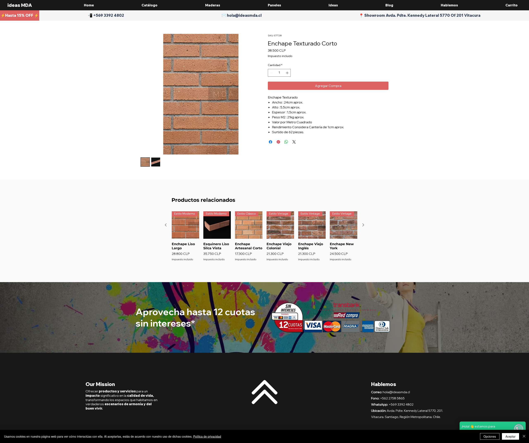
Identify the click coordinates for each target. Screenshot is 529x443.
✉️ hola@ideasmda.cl (242, 15)
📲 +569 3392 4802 (106, 15)
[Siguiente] (363, 224)
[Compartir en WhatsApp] (286, 141)
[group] (264, 238)
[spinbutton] (279, 72)
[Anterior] (165, 224)
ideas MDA (19, 5)
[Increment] (287, 72)
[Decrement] (271, 72)
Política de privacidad (207, 436)
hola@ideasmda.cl (396, 392)
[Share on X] (294, 141)
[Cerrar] (524, 436)
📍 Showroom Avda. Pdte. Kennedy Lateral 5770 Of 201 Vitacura (419, 15)
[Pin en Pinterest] (278, 141)
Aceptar (510, 436)
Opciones (490, 436)
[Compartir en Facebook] (270, 141)
